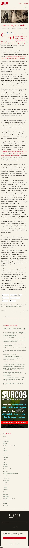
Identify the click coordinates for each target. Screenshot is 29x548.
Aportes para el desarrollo (9, 446)
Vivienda (5, 503)
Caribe (4, 453)
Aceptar (14, 537)
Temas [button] (25, 3)
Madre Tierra (6, 480)
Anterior (4, 310)
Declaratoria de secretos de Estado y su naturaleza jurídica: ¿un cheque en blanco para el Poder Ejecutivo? (14, 373)
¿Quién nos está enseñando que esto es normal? (14, 348)
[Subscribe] (26, 523)
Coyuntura (5, 457)
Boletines (5, 450)
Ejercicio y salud (7, 469)
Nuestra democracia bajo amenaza (11, 362)
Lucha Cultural (6, 478)
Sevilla (20, 306)
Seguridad (5, 494)
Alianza (5, 439)
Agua (4, 436)
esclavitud (10, 305)
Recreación (5, 489)
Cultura (5, 459)
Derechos (5, 464)
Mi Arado (5, 482)
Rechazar (14, 540)
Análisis (18, 28)
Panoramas (5, 485)
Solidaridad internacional (9, 499)
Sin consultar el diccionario (9, 354)
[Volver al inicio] (4, 3)
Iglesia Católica (17, 305)
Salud (4, 492)
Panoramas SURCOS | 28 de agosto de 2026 (14, 338)
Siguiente (25, 310)
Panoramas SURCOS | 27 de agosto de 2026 (14, 364)
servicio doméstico (13, 306)
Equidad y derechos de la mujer (10, 473)
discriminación (4, 305)
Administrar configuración (15, 544)
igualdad (23, 305)
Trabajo (5, 501)
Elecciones (5, 471)
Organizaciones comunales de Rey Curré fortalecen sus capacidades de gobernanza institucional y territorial (13, 358)
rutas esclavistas (5, 306)
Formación (5, 476)
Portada (20, 3)
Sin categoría (6, 496)
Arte (4, 448)
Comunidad (5, 455)
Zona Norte (5, 505)
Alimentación (6, 441)
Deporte (5, 462)
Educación (5, 466)
